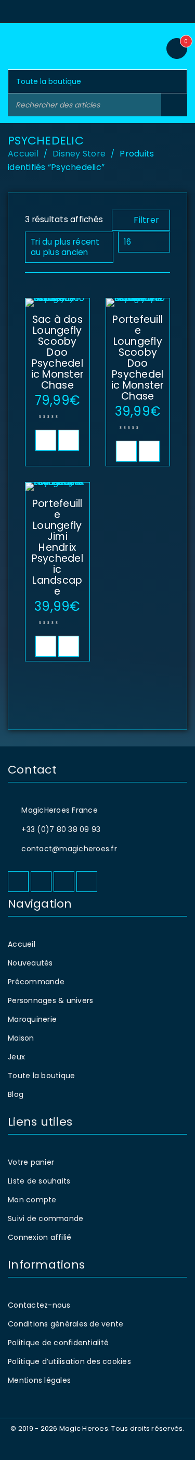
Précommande (36, 981)
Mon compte (32, 1199)
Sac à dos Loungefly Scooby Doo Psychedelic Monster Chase (57, 352)
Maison (21, 1038)
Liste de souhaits (39, 1181)
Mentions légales (39, 1380)
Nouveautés (30, 963)
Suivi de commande (45, 1218)
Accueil (23, 154)
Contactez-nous (39, 1305)
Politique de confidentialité (58, 1342)
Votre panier (31, 1162)
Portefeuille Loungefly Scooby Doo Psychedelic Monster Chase (137, 357)
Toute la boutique (41, 1075)
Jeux (16, 1057)
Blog (15, 1094)
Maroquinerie (32, 1019)
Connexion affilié (39, 1237)
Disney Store (79, 154)
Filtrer (146, 220)
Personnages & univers (50, 1000)
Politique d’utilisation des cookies (69, 1361)
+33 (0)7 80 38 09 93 (60, 829)
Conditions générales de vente (65, 1324)
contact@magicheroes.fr (69, 848)
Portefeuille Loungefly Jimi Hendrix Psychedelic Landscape (57, 547)
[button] (45, 440)
